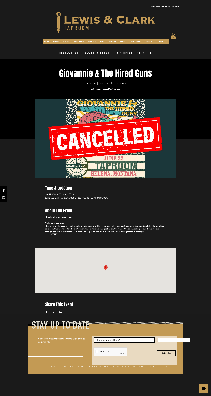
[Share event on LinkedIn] (60, 312)
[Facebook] (4, 191)
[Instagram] (4, 197)
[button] (173, 36)
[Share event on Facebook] (46, 312)
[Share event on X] (53, 312)
